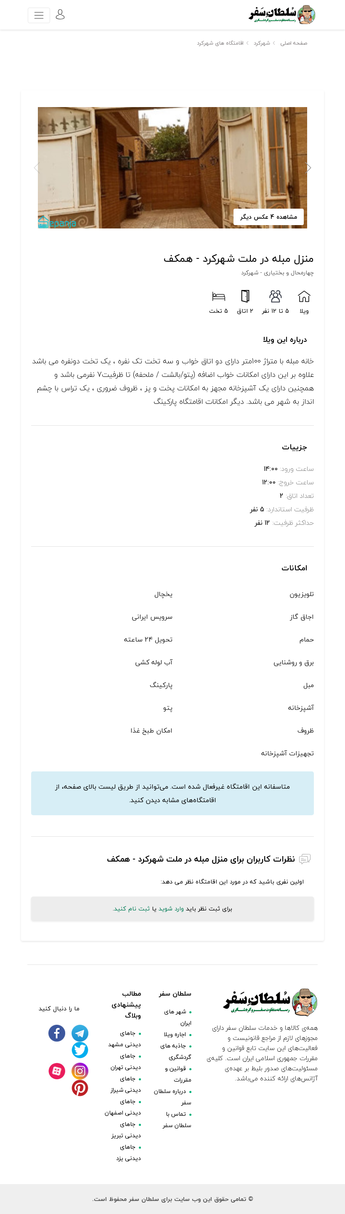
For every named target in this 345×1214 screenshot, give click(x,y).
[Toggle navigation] (39, 15)
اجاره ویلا (175, 1034)
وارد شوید (171, 908)
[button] (308, 167)
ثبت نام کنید (132, 908)
